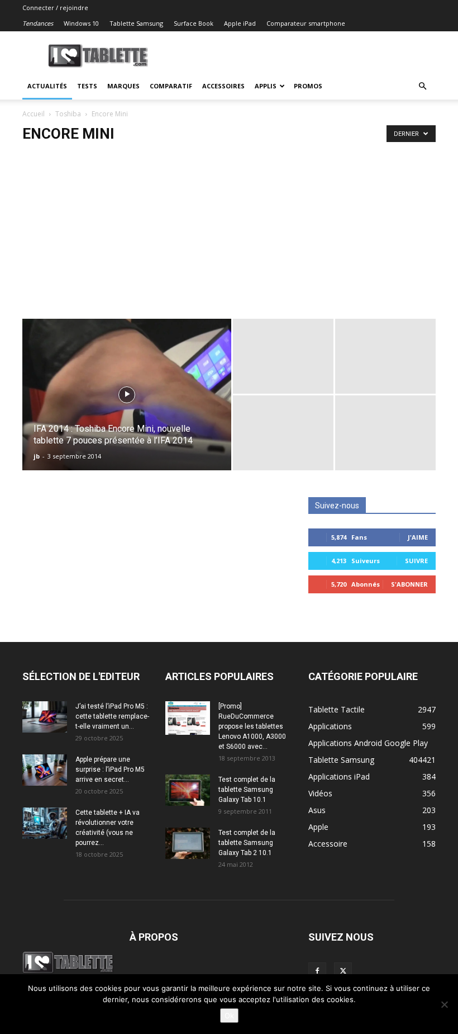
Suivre (416, 560)
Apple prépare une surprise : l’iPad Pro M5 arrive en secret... (110, 769)
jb (37, 456)
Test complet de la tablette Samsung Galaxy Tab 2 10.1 (246, 843)
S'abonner (409, 584)
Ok (229, 1015)
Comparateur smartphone (305, 23)
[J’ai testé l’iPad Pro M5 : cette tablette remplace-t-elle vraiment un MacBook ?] (44, 717)
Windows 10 (81, 23)
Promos (308, 86)
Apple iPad (240, 23)
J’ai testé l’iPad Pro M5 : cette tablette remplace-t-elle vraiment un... (112, 716)
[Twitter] (343, 971)
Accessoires (223, 86)
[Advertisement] (229, 235)
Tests (87, 86)
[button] (422, 86)
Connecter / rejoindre (55, 7)
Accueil (33, 114)
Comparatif (171, 86)
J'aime (418, 537)
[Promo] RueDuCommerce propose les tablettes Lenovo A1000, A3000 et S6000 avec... (252, 726)
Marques (123, 86)
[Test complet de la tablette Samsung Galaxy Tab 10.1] (187, 790)
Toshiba (68, 114)
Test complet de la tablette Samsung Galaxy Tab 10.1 (246, 790)
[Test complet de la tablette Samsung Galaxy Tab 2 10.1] (187, 843)
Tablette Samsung (136, 23)
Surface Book (193, 23)
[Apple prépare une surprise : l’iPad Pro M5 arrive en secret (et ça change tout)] (44, 770)
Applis (265, 86)
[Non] (444, 1004)
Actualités (47, 86)
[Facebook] (317, 971)
